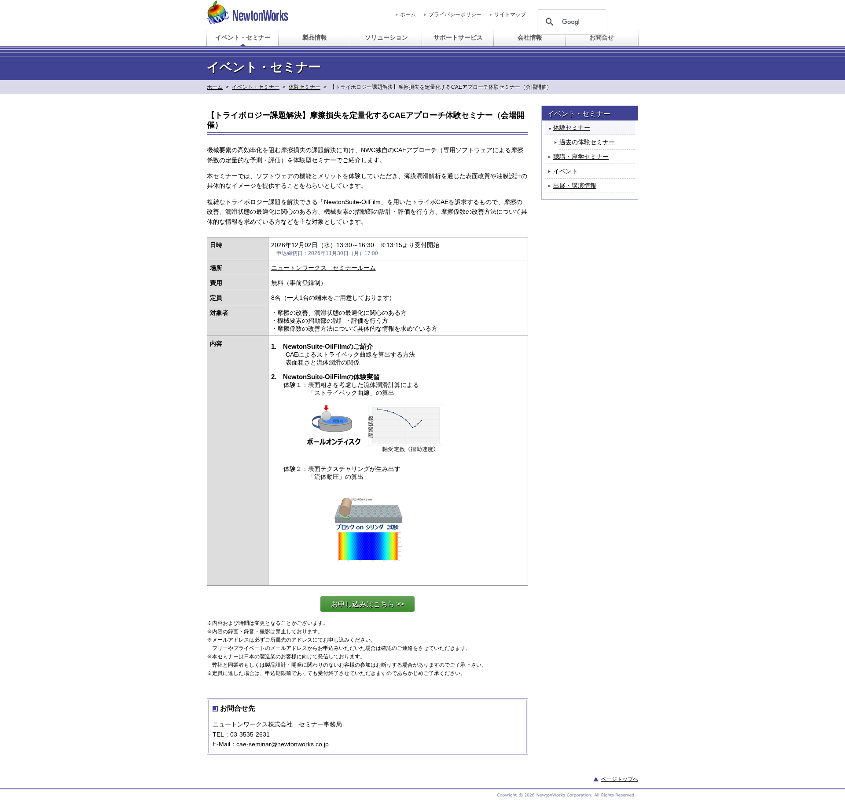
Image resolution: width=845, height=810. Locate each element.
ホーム (408, 14)
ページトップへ (619, 779)
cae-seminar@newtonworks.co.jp (282, 744)
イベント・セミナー (255, 87)
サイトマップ (510, 14)
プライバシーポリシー (455, 14)
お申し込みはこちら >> (367, 604)
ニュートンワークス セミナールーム (323, 267)
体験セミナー (304, 87)
